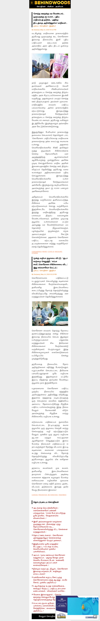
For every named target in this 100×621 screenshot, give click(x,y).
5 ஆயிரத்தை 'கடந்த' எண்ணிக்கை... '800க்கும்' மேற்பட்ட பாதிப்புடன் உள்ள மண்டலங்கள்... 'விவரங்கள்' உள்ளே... (49, 589)
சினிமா (50, 7)
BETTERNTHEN (53, 495)
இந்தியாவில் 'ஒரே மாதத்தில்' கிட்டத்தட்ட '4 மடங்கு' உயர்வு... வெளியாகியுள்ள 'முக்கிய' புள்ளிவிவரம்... (46, 548)
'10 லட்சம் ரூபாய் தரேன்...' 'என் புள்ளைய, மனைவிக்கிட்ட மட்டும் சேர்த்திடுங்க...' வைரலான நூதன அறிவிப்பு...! (47, 607)
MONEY (44, 251)
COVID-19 (51, 251)
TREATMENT (62, 495)
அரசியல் (59, 7)
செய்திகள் (41, 7)
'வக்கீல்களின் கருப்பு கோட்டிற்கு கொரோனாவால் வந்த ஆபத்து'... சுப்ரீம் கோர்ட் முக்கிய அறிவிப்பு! (50, 580)
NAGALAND (58, 251)
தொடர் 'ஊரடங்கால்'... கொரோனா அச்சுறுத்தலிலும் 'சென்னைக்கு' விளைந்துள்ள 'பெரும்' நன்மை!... (48, 538)
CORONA (35, 495)
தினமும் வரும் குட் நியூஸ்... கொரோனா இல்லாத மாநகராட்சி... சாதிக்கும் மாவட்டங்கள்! (50, 571)
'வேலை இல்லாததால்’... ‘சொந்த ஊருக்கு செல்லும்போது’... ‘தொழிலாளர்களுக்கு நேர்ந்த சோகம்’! (50, 597)
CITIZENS (35, 253)
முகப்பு (35, 26)
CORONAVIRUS (37, 251)
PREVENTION (42, 495)
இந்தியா (52, 26)
